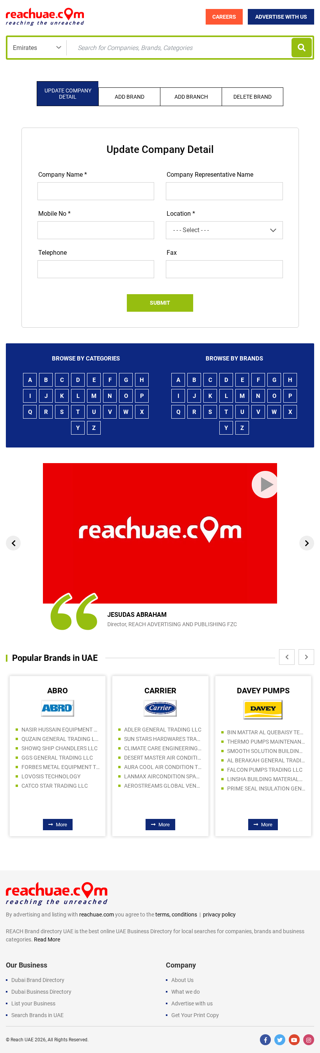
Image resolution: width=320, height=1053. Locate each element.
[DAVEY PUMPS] (263, 709)
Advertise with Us (281, 17)
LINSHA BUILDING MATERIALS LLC (266, 779)
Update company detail (67, 93)
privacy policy (219, 914)
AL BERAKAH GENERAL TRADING (266, 760)
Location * (181, 213)
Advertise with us (192, 1003)
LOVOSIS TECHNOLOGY (50, 776)
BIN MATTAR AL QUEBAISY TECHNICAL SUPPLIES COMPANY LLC (266, 732)
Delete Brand (252, 97)
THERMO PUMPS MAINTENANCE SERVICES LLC (266, 742)
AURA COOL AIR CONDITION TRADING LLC (163, 767)
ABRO (57, 690)
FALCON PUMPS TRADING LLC (264, 770)
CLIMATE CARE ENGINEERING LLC (163, 748)
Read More (47, 939)
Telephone (52, 252)
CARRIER (160, 690)
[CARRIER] (160, 708)
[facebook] (265, 1039)
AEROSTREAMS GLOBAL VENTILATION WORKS (163, 786)
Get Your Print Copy (195, 1015)
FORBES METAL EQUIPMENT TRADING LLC (60, 767)
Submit (160, 303)
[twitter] (279, 1039)
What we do (185, 992)
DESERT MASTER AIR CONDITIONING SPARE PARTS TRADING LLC (163, 758)
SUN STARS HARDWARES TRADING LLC (163, 739)
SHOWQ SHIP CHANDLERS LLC (59, 748)
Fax (172, 252)
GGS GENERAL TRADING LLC (57, 758)
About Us (182, 980)
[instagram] (308, 1039)
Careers (224, 17)
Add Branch (191, 97)
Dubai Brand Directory (37, 980)
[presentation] (13, 543)
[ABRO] (57, 708)
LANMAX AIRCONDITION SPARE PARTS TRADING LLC (163, 776)
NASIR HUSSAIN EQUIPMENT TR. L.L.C (60, 729)
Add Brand (129, 97)
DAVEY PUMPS (263, 690)
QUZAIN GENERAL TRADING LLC (60, 739)
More (61, 824)
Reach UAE (22, 1039)
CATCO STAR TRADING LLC (54, 786)
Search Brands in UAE (37, 1015)
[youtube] (294, 1039)
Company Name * (62, 174)
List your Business (33, 1003)
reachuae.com (96, 914)
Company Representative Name (210, 174)
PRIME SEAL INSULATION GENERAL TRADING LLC (266, 788)
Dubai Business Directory (41, 992)
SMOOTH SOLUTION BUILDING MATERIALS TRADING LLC (266, 751)
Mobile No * (54, 213)
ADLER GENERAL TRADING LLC (162, 729)
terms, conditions (176, 914)
